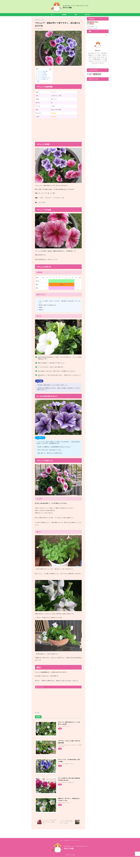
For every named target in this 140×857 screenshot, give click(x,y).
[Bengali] (89, 22)
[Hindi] (97, 22)
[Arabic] (87, 22)
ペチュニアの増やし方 (42, 79)
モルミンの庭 (67, 7)
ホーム (52, 14)
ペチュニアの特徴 (41, 73)
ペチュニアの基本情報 (42, 71)
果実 (76, 14)
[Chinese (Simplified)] (90, 22)
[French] (94, 22)
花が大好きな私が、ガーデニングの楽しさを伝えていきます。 (76, 846)
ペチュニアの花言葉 (42, 74)
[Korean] (89, 23)
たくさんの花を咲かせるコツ (44, 78)
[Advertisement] (58, 130)
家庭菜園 (64, 14)
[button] (49, 69)
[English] (93, 22)
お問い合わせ (87, 14)
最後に (38, 81)
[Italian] (87, 23)
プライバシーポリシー (75, 840)
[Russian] (91, 23)
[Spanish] (93, 23)
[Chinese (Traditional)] (91, 22)
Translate (95, 28)
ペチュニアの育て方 (42, 76)
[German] (96, 22)
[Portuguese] (90, 23)
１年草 (37, 712)
